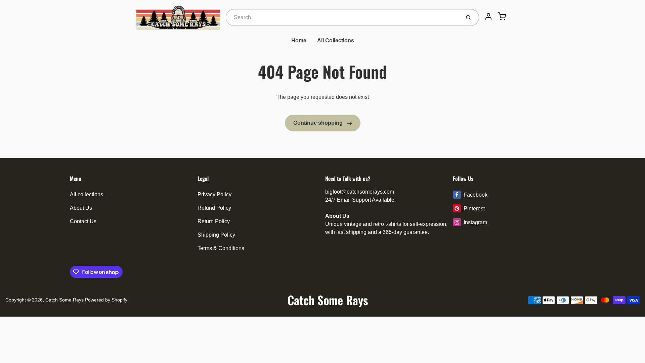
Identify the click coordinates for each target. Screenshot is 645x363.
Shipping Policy (216, 235)
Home (298, 40)
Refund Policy (214, 208)
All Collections (335, 40)
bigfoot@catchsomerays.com (359, 192)
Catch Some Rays (64, 299)
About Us (81, 208)
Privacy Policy (214, 194)
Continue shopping (318, 123)
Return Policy (214, 221)
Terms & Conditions (221, 248)
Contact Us (83, 221)
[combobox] (342, 17)
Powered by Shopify (106, 299)
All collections (86, 194)
